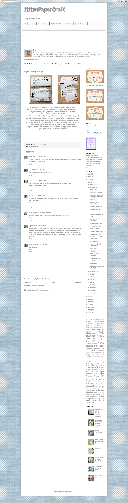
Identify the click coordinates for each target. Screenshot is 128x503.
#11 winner (88, 321)
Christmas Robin (94, 241)
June (91, 279)
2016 (89, 299)
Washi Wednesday (42, 29)
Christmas (90, 333)
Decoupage (97, 348)
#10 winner (96, 319)
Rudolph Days (90, 380)
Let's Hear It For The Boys (96, 360)
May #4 (98, 366)
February (92, 290)
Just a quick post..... (98, 476)
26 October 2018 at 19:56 (39, 181)
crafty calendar (92, 343)
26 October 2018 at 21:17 (44, 213)
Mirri (102, 366)
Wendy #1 (99, 398)
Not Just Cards (92, 368)
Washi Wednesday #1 (97, 394)
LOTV (87, 362)
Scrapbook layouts (56, 23)
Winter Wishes (93, 248)
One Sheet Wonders (65, 29)
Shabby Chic (89, 382)
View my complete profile (31, 59)
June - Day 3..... (99, 449)
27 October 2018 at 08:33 (38, 226)
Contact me (32, 23)
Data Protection (68, 23)
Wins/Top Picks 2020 (80, 23)
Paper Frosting (53, 29)
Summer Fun (97, 386)
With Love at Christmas (96, 192)
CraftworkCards (100, 341)
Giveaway (88, 354)
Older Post (78, 282)
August (92, 274)
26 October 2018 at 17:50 (39, 157)
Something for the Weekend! (95, 203)
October (92, 190)
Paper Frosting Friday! (96, 206)
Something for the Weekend (95, 385)
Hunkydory (89, 356)
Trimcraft (88, 394)
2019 (89, 179)
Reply (30, 164)
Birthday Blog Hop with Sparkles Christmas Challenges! (99, 413)
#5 (92, 325)
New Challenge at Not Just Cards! (96, 237)
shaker (99, 382)
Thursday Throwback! (96, 209)
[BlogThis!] (41, 144)
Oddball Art (101, 368)
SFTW (99, 380)
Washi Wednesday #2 (91, 396)
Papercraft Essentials (91, 378)
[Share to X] (43, 144)
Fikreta (30, 244)
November (93, 187)
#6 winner (97, 325)
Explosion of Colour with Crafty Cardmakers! (96, 196)
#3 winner (97, 323)
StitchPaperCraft (44, 9)
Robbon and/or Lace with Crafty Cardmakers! (97, 267)
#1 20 (87, 319)
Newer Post (28, 282)
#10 (91, 319)
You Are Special (94, 261)
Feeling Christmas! (95, 229)
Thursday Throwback (95, 226)
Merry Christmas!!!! (98, 431)
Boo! (91, 212)
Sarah (30, 170)
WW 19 (90, 402)
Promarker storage (43, 23)
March (92, 288)
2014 (89, 304)
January (92, 293)
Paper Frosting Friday (34, 146)
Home (24, 23)
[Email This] (40, 144)
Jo (35, 50)
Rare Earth (99, 378)
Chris (30, 196)
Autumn (88, 331)
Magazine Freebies (94, 362)
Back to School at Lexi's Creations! (99, 459)
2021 (89, 174)
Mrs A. (30, 157)
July (91, 277)
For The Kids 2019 (98, 352)
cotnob (30, 181)
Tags (103, 386)
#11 (101, 319)
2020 (90, 177)
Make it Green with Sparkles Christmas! (99, 441)
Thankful (98, 388)
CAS (94, 331)
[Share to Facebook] (45, 144)
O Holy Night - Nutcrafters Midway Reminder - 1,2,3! (99, 423)
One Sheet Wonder (93, 369)
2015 (89, 302)
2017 (89, 296)
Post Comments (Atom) (38, 285)
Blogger (71, 491)
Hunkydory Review (90, 358)
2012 (89, 310)
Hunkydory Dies (98, 356)
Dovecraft (93, 350)
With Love (92, 199)
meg (30, 226)
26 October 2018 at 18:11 (38, 170)
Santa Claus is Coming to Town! (96, 215)
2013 (89, 307)
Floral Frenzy (90, 352)
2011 (89, 313)
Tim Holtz (100, 392)
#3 (100, 321)
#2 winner (95, 321)
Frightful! (92, 251)
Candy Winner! (93, 263)
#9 (100, 327)
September (93, 271)
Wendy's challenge (92, 400)
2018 (89, 182)
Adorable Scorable (96, 329)
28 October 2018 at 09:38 (40, 244)
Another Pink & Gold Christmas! (95, 245)
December (93, 184)
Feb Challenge (100, 350)
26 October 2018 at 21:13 (38, 196)
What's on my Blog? (28, 29)
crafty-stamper (33, 213)
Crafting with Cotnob (40, 185)
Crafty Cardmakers (95, 344)
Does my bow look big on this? (98, 468)
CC (100, 331)
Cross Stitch (89, 348)
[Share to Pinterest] (46, 144)
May (91, 282)
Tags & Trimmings (91, 388)
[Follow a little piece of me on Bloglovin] (93, 134)
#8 (91, 327)
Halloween (98, 354)
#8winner (96, 327)
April (91, 285)
